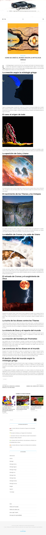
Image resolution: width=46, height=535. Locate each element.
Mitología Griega (13, 469)
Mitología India (13, 475)
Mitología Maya (13, 478)
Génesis (23, 8)
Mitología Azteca (13, 464)
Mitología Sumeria (13, 483)
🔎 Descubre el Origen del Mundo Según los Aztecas (36, 408)
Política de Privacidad (14, 506)
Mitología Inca (12, 472)
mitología (4, 379)
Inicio (11, 503)
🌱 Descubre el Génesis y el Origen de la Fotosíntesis (21, 433)
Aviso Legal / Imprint (14, 512)
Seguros (11, 489)
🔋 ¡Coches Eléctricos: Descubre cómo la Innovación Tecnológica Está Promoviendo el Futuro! (8, 409)
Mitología (23, 55)
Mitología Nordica (13, 480)
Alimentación (12, 455)
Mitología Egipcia (13, 466)
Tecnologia (12, 491)
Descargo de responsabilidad (16, 515)
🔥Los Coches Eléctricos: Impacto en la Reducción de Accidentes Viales (23, 408)
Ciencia (11, 458)
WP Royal (32, 525)
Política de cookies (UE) (14, 509)
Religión (11, 486)
